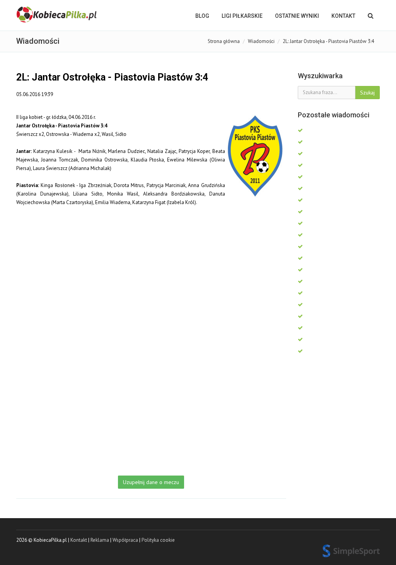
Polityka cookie (158, 540)
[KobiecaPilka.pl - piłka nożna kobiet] (57, 14)
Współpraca (125, 540)
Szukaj (367, 92)
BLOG (202, 16)
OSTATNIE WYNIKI (297, 16)
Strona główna (224, 41)
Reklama (99, 540)
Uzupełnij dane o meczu (151, 482)
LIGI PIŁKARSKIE (242, 16)
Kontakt (343, 16)
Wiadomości (261, 41)
